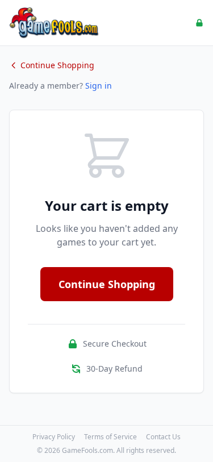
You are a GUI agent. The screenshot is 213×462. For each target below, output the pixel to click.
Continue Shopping (57, 65)
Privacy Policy (53, 437)
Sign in (98, 85)
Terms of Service (110, 437)
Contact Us (163, 437)
